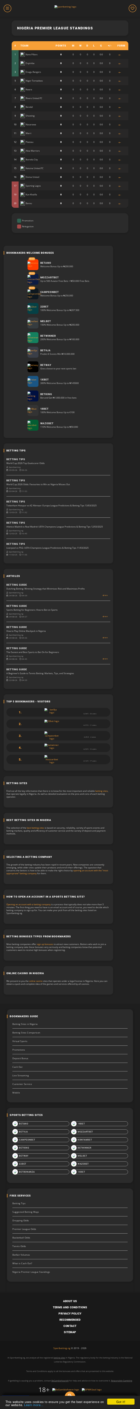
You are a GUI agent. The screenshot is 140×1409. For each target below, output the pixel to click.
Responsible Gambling (121, 1380)
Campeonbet (27, 1140)
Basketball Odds (21, 1237)
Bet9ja (23, 1131)
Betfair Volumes (21, 1254)
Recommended (70, 1319)
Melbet (82, 1156)
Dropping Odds (20, 1220)
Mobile (16, 1092)
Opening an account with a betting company (28, 904)
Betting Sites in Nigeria (25, 1024)
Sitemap (70, 1332)
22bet (22, 1164)
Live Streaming (20, 1075)
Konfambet (85, 1140)
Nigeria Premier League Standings (31, 1271)
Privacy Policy (70, 1313)
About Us (70, 1301)
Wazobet (83, 1164)
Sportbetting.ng (61, 1348)
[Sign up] (33, 264)
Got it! (120, 1401)
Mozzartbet (85, 1131)
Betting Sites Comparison (26, 1032)
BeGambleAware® (60, 1380)
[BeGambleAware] (65, 1389)
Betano (23, 1123)
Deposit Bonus (20, 1058)
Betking (24, 1148)
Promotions (18, 1049)
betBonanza (27, 1172)
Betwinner (84, 1148)
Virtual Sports (19, 1041)
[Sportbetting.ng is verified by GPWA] (92, 1389)
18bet (81, 1123)
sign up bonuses (45, 944)
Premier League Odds (24, 1229)
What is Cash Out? (22, 1263)
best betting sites (35, 827)
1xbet (81, 1172)
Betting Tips (19, 1203)
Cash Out (17, 1066)
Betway (23, 1156)
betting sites (101, 791)
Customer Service (22, 1084)
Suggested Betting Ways (25, 1211)
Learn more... (33, 1404)
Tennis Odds (19, 1246)
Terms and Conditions (70, 1307)
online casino (35, 981)
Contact (69, 1326)
